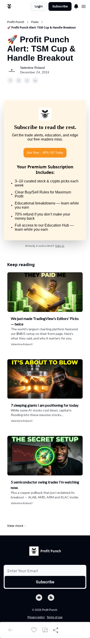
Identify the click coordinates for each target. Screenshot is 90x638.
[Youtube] (39, 597)
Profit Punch (15, 22)
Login (39, 6)
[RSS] (51, 597)
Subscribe (60, 6)
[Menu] (76, 5)
